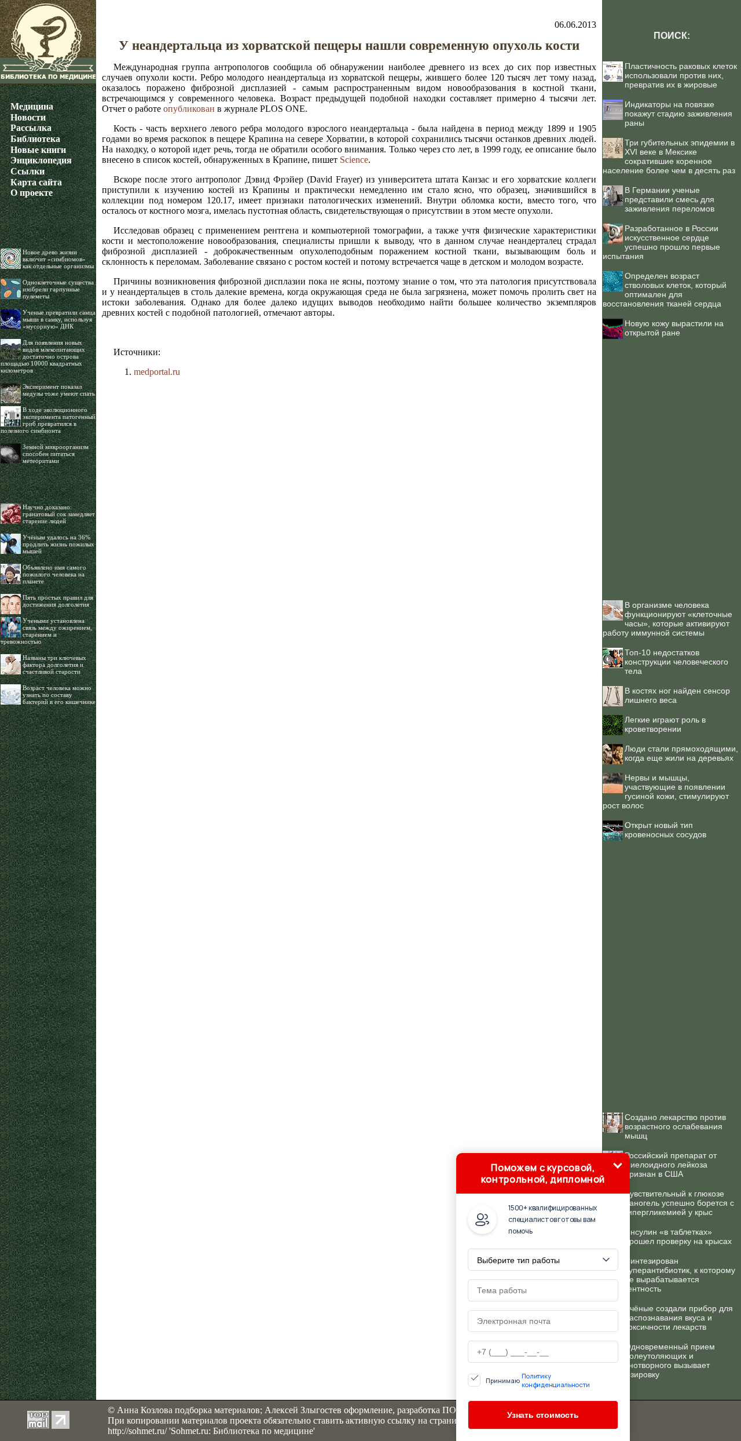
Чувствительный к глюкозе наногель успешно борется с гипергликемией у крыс (679, 1203)
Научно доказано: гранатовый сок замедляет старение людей (59, 514)
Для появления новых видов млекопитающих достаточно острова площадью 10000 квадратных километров (43, 356)
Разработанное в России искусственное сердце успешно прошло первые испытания (661, 242)
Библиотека (35, 139)
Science (354, 160)
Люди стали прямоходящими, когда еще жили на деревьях (681, 753)
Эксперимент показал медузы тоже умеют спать (59, 390)
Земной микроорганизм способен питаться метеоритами (56, 453)
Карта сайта (36, 182)
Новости (28, 117)
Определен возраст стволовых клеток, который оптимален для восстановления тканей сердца (665, 289)
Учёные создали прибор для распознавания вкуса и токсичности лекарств (679, 1317)
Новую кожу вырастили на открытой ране (674, 328)
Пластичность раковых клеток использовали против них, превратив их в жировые (681, 75)
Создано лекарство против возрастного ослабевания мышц (675, 1126)
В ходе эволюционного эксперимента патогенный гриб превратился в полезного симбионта (48, 420)
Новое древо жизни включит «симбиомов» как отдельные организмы (58, 259)
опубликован (189, 109)
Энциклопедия (41, 160)
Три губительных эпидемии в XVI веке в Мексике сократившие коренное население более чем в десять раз (669, 156)
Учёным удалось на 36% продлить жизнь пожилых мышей (58, 544)
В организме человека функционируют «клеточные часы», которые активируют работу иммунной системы (667, 618)
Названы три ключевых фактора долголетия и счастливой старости (54, 664)
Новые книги (38, 150)
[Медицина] (48, 81)
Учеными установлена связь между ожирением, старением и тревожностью (46, 631)
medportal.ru (157, 372)
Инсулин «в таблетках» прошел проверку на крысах (678, 1236)
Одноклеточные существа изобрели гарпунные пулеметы (58, 289)
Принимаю (538, 1380)
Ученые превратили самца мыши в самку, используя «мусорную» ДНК (59, 319)
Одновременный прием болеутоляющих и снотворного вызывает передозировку (659, 1360)
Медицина (31, 106)
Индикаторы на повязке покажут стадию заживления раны (678, 113)
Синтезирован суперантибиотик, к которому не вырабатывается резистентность (669, 1274)
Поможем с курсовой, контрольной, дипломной (543, 1173)
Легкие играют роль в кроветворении (665, 724)
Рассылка (31, 128)
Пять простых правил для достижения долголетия (58, 601)
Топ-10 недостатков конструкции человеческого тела (676, 662)
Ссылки (27, 171)
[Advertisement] (671, 463)
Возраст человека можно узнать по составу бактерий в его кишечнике (59, 694)
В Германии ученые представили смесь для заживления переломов (669, 199)
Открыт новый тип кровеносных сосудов (665, 829)
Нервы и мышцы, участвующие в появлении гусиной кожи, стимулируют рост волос (666, 791)
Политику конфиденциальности (556, 1380)
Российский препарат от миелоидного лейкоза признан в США (671, 1165)
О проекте (31, 193)
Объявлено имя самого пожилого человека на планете (54, 574)
